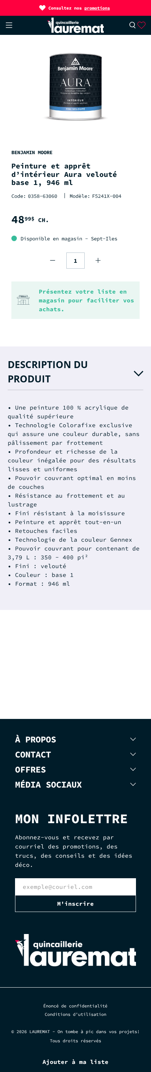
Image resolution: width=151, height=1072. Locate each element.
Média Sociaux (48, 784)
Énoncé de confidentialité (75, 1006)
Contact (33, 754)
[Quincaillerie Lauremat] (75, 25)
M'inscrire (75, 903)
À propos (35, 739)
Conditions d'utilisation (75, 1014)
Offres (30, 769)
